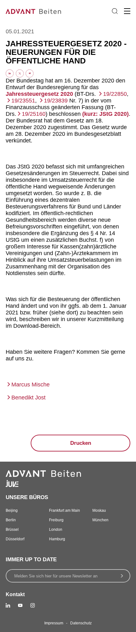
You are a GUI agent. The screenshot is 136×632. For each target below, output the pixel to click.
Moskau (99, 510)
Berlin (11, 520)
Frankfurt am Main (64, 510)
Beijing (12, 510)
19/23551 (23, 100)
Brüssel (12, 529)
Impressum (53, 623)
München (100, 520)
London (55, 529)
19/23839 (56, 100)
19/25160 (34, 114)
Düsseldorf (15, 539)
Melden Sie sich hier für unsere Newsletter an (55, 576)
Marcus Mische (30, 384)
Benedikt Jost (28, 397)
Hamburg (57, 539)
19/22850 (115, 94)
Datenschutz (81, 623)
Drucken (80, 443)
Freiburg (56, 520)
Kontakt (15, 594)
